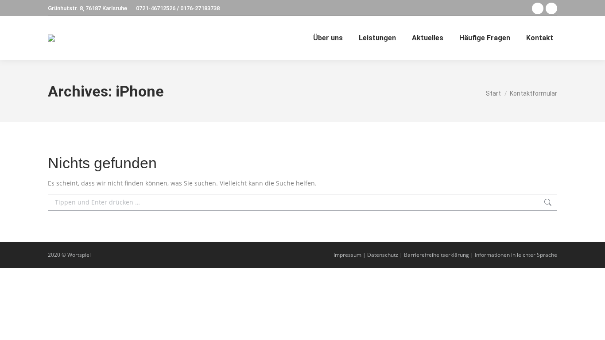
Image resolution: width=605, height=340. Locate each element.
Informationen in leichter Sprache (516, 255)
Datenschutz (382, 255)
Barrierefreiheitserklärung (436, 255)
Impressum (347, 255)
